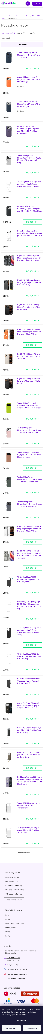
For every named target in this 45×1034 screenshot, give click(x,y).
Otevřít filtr (22, 45)
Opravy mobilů (10, 928)
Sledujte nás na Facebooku (16, 969)
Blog (7, 915)
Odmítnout (11, 1028)
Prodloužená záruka (14, 900)
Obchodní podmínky (13, 881)
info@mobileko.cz (13, 965)
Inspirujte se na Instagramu (16, 974)
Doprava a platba (12, 877)
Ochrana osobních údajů (14, 890)
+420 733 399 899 (13, 958)
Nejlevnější (21, 33)
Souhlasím (32, 1028)
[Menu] (37, 4)
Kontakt (8, 936)
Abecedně (6, 38)
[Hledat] (24, 3)
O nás (7, 932)
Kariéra (8, 919)
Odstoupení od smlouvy (14, 894)
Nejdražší (31, 33)
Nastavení (21, 1020)
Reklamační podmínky (13, 885)
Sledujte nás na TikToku (15, 979)
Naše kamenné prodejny (14, 923)
